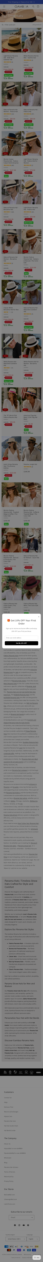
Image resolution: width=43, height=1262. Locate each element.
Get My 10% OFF (21, 643)
